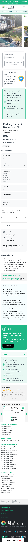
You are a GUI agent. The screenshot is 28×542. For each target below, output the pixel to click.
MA (7, 440)
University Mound (5, 486)
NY (11, 440)
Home (2, 501)
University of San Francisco (8, 482)
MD (16, 440)
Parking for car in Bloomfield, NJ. (10, 278)
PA (18, 440)
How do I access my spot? (9, 139)
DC (4, 440)
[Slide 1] (12, 398)
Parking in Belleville (6, 426)
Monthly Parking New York (8, 456)
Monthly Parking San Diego (8, 458)
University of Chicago (6, 480)
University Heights (5, 478)
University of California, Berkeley (9, 474)
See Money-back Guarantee (8, 84)
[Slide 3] (15, 398)
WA (13, 440)
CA (2, 440)
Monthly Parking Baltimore (7, 462)
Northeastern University (7, 476)
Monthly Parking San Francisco (9, 450)
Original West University (7, 484)
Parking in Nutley (5, 434)
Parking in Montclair (6, 432)
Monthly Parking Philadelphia (8, 464)
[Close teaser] (25, 537)
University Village (5, 492)
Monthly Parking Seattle (7, 460)
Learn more (18, 3)
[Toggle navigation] (24, 7)
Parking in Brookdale (6, 428)
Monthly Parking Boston (7, 452)
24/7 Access (6, 146)
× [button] (26, 1)
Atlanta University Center (7, 490)
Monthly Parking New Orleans (8, 468)
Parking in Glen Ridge (6, 430)
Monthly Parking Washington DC (9, 454)
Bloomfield (14, 501)
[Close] (26, 11)
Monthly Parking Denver (7, 466)
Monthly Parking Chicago (7, 448)
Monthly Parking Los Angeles (8, 446)
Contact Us (8, 345)
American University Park (7, 488)
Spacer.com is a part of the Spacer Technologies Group (13, 527)
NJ (8, 501)
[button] (13, 540)
